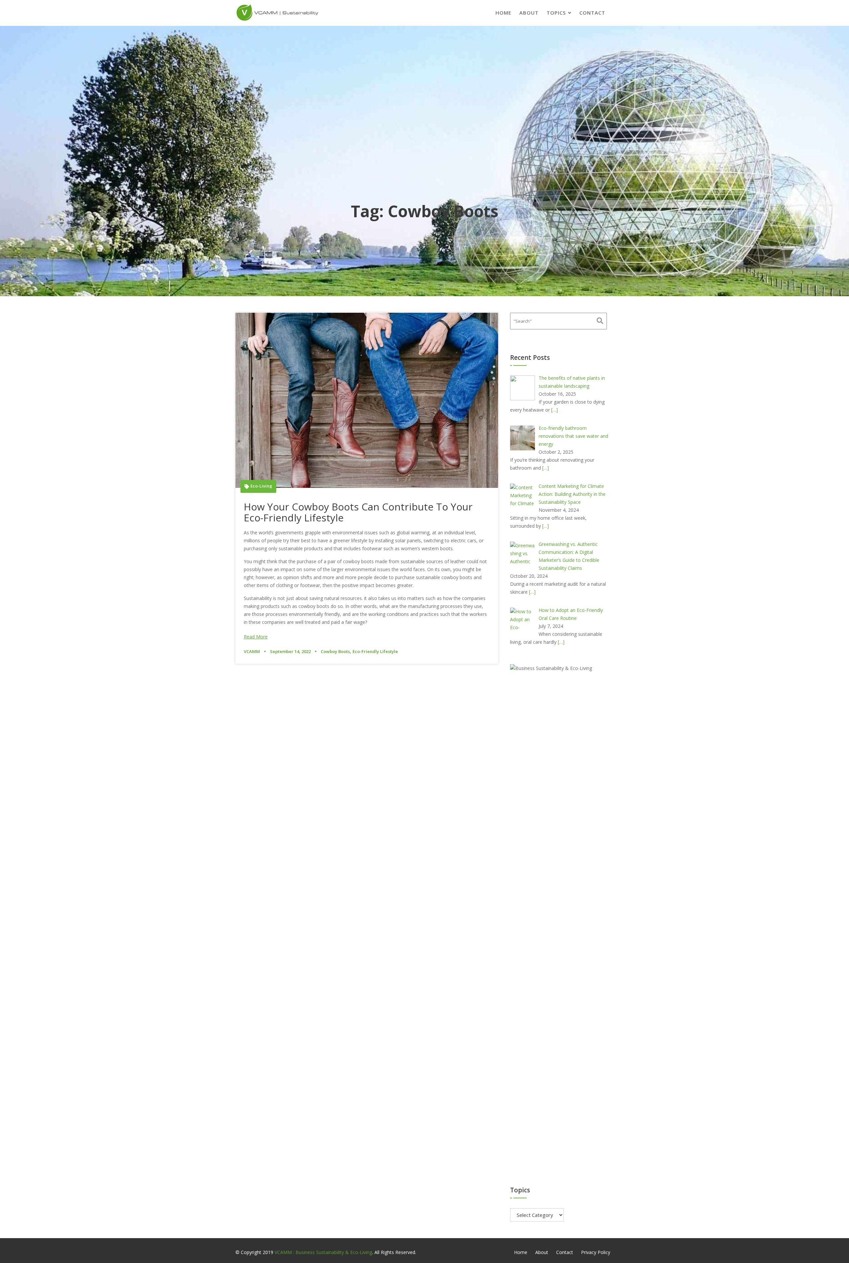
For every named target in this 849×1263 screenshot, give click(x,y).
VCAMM (252, 651)
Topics (556, 12)
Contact (592, 12)
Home (503, 12)
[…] (554, 410)
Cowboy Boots (335, 651)
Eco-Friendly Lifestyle (375, 651)
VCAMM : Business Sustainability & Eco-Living (323, 1252)
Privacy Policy (595, 1252)
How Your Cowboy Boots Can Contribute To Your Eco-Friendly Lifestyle (358, 512)
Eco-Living (261, 486)
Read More (256, 636)
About (529, 12)
